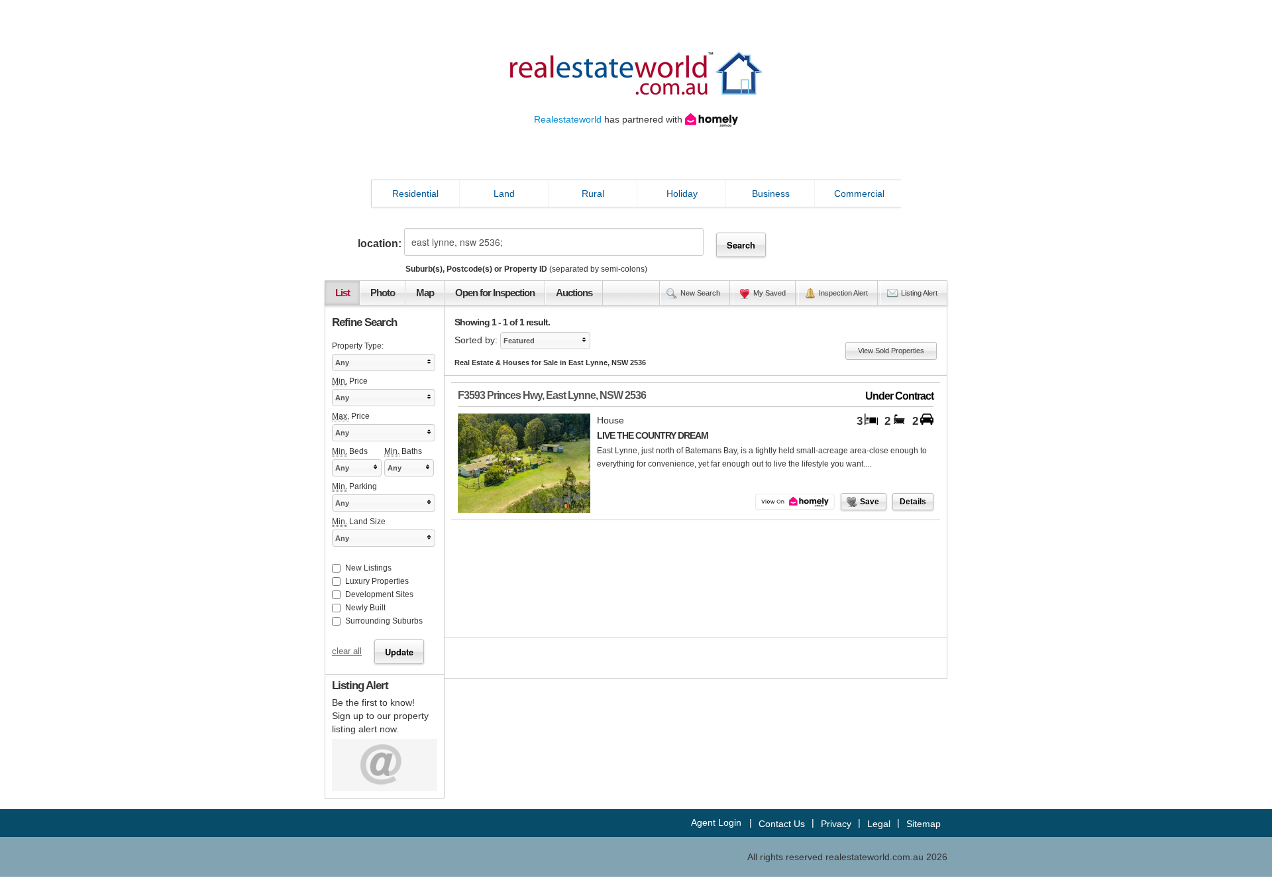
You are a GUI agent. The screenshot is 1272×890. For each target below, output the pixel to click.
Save (869, 501)
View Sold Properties (891, 351)
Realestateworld (568, 119)
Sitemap (923, 823)
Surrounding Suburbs (384, 621)
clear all (347, 652)
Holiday (682, 193)
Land (504, 193)
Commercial (859, 193)
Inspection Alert (843, 293)
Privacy (836, 823)
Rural (593, 193)
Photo (382, 293)
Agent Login (716, 822)
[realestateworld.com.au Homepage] (636, 72)
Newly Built (365, 607)
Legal (878, 823)
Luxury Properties (377, 581)
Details (913, 501)
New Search (700, 293)
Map (425, 293)
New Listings (368, 568)
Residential (415, 193)
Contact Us (782, 823)
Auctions (574, 293)
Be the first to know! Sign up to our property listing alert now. (380, 715)
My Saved (769, 293)
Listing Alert (919, 293)
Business (771, 193)
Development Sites (379, 594)
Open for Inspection (495, 293)
